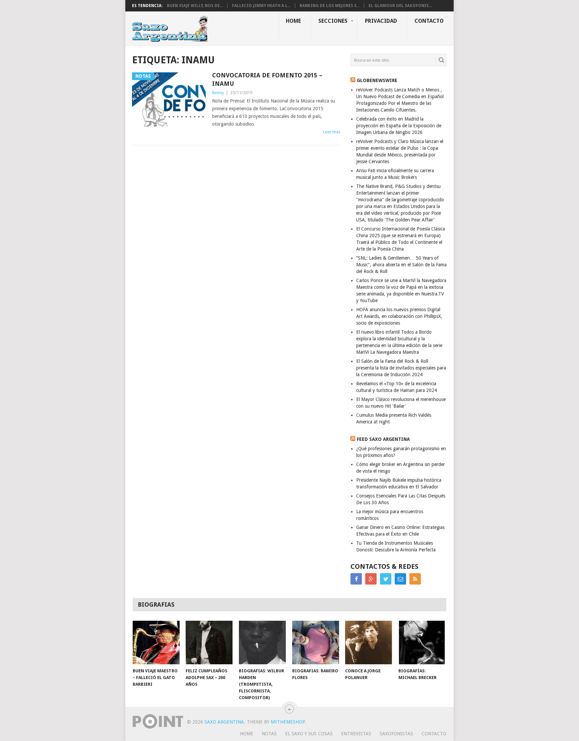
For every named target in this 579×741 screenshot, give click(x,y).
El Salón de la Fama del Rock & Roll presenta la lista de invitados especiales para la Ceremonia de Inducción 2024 (401, 367)
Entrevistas (356, 733)
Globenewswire (377, 80)
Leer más (331, 131)
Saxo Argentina (224, 722)
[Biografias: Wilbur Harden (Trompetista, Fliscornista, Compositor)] (262, 642)
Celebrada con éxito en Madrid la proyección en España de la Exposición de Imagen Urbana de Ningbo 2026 (398, 125)
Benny (218, 92)
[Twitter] (385, 579)
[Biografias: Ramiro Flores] (315, 642)
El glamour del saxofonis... (400, 5)
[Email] (400, 579)
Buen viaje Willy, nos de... (195, 5)
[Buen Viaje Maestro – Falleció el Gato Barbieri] (156, 642)
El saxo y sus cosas (309, 733)
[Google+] (371, 579)
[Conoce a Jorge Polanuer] (368, 642)
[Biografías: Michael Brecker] (421, 642)
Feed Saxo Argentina (383, 439)
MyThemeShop (288, 722)
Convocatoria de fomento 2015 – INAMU (267, 79)
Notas (269, 733)
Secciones (332, 21)
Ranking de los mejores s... (330, 5)
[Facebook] (356, 579)
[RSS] (415, 579)
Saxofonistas (396, 733)
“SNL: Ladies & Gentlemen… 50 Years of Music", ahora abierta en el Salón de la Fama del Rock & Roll (401, 264)
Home (293, 21)
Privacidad (381, 21)
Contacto (429, 21)
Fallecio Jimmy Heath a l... (261, 5)
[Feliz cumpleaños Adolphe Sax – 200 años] (209, 642)
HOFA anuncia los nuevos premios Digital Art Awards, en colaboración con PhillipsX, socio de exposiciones (399, 316)
